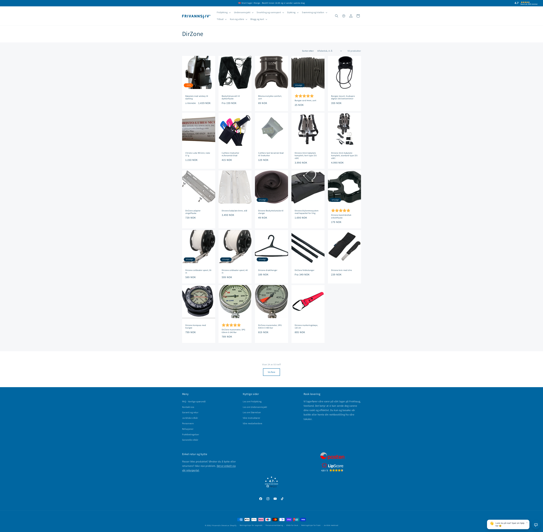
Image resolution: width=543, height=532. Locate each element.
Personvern (188, 423)
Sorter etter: (308, 50)
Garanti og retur (190, 412)
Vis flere (271, 372)
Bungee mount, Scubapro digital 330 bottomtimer (343, 97)
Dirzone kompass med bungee (195, 326)
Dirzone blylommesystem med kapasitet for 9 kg (307, 212)
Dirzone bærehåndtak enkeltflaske (341, 216)
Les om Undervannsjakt (255, 407)
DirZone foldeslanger (304, 270)
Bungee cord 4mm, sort (305, 100)
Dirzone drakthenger (267, 270)
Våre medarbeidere (252, 423)
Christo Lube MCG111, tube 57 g (197, 154)
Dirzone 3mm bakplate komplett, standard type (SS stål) (344, 155)
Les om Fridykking (252, 401)
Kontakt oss (188, 407)
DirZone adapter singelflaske (193, 212)
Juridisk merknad (331, 525)
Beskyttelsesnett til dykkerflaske (231, 97)
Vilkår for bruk (292, 525)
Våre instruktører (251, 417)
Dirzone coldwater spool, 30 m (198, 271)
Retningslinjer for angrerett (251, 525)
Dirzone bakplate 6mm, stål (234, 210)
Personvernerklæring (274, 525)
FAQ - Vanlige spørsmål (194, 401)
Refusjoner (187, 428)
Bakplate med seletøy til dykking (196, 97)
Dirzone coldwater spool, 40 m (235, 271)
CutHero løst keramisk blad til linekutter (271, 154)
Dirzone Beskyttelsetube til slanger (271, 212)
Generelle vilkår (190, 439)
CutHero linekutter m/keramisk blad (230, 154)
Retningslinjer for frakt (310, 525)
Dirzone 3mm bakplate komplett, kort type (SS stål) (306, 155)
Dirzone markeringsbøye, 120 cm (306, 326)
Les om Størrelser (252, 412)
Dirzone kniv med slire (341, 270)
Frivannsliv (216, 525)
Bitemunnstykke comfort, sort (270, 97)
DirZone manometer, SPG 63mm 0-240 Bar (233, 331)
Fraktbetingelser (190, 434)
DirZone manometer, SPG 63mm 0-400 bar (270, 326)
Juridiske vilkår (190, 417)
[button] (223, 12)
